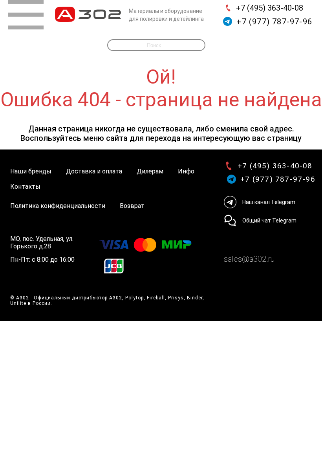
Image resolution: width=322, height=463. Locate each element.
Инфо (186, 171)
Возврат (132, 206)
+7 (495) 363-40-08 (269, 8)
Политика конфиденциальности (57, 206)
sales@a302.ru (249, 259)
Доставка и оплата (94, 171)
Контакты (25, 186)
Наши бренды (30, 171)
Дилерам (150, 171)
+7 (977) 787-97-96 (274, 21)
